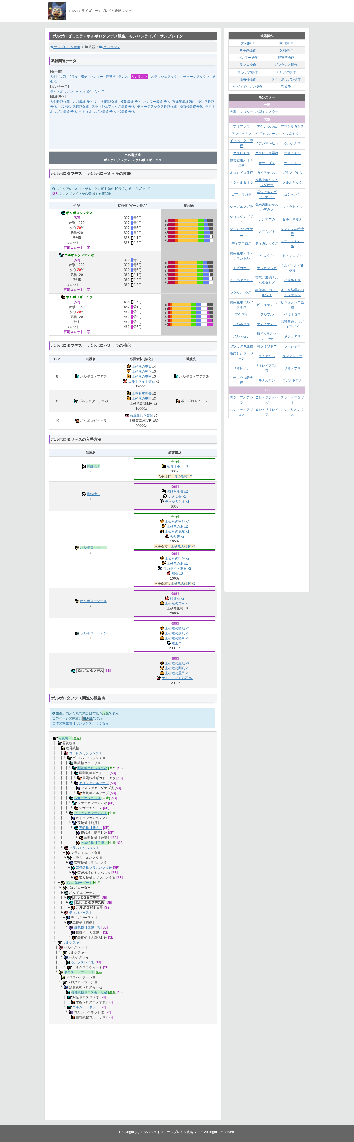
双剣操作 (286, 50)
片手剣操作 (248, 50)
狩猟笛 (111, 77)
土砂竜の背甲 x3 (177, 603)
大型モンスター (241, 112)
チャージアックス (196, 77)
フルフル (267, 314)
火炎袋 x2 (177, 536)
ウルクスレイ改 (82, 962)
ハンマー (96, 77)
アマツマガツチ (292, 126)
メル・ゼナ (241, 336)
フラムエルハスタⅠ (84, 848)
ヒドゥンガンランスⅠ (90, 813)
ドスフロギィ (292, 256)
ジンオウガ (267, 219)
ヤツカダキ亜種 (241, 346)
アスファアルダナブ (94, 783)
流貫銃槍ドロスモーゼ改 (89, 992)
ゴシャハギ (292, 195)
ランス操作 (248, 65)
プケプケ (241, 314)
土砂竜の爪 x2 (177, 526)
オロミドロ (292, 163)
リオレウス (292, 368)
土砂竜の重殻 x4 (177, 663)
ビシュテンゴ (267, 305)
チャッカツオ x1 (177, 501)
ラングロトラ (292, 356)
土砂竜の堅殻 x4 (177, 628)
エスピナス (241, 153)
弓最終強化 (126, 111)
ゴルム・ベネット (85, 1007)
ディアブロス (241, 244)
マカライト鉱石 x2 (177, 568)
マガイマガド (267, 324)
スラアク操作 (248, 72)
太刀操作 (286, 43)
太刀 (62, 77)
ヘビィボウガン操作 (248, 87)
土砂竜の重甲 (142, 376)
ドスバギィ (267, 256)
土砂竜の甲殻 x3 (177, 558)
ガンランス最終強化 (74, 106)
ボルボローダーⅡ (93, 601)
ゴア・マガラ (241, 195)
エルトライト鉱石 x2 (177, 678)
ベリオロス (292, 314)
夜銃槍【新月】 (90, 828)
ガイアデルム (267, 173)
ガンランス (111, 47)
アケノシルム (267, 126)
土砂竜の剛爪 (142, 371)
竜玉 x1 (177, 643)
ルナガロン (267, 380)
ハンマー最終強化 (156, 102)
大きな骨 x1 (177, 496)
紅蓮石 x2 (177, 598)
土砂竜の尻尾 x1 (177, 531)
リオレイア (241, 368)
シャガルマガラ (241, 207)
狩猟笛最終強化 (183, 102)
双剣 (84, 77)
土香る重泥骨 (142, 394)
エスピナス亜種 (266, 153)
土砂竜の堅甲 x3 (177, 638)
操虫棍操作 (248, 79)
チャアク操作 (286, 72)
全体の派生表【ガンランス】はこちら (80, 723)
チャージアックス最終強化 (157, 106)
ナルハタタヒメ (241, 280)
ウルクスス (292, 143)
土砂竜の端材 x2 (183, 546)
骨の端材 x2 (183, 476)
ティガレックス (266, 244)
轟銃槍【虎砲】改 (87, 927)
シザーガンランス (87, 798)
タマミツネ (267, 231)
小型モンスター (266, 112)
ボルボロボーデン (93, 633)
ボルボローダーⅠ (93, 547)
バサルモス (292, 280)
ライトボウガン (61, 92)
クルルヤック (292, 182)
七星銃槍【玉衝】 (94, 843)
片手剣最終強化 (106, 102)
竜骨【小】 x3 (177, 466)
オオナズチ (292, 153)
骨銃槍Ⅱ (93, 494)
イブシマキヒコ (266, 143)
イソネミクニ (292, 134)
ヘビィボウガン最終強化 (97, 111)
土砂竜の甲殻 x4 (177, 521)
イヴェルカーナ (266, 134)
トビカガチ (241, 268)
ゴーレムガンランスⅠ (85, 753)
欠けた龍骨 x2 (177, 492)
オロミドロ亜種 (241, 173)
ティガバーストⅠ (82, 912)
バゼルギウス (241, 292)
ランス (123, 77)
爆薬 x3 (177, 573)
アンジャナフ (241, 134)
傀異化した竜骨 (141, 416)
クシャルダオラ (241, 182)
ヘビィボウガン (87, 92)
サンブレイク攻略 (66, 47)
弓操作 (286, 87)
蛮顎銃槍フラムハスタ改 (94, 868)
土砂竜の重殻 (142, 366)
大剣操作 (247, 43)
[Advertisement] (133, 134)
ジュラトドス (292, 207)
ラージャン (292, 346)
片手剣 (73, 77)
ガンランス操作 (286, 65)
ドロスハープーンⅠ (79, 972)
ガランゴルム (292, 173)
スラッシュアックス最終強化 (113, 106)
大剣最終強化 (60, 102)
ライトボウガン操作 (286, 79)
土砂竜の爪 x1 (177, 563)
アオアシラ (241, 126)
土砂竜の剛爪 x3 (177, 668)
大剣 (53, 77)
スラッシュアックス (166, 77)
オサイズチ (267, 163)
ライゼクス (267, 356)
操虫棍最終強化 (191, 106)
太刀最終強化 (82, 102)
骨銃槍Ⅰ (93, 466)
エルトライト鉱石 (141, 381)
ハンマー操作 (248, 58)
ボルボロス (241, 324)
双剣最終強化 (130, 102)
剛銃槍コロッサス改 (92, 768)
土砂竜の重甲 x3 (177, 673)
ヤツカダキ (292, 336)
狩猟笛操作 (286, 58)
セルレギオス (292, 219)
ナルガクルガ (267, 268)
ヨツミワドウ (267, 346)
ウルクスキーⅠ (74, 942)
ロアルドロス (292, 380)
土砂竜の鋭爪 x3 (177, 633)
